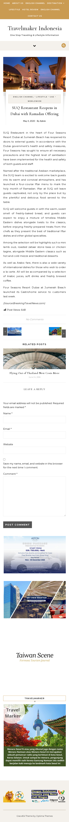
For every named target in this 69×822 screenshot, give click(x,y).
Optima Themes (44, 816)
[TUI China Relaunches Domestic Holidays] (58, 332)
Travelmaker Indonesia (35, 28)
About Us (17, 3)
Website (8, 444)
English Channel (35, 3)
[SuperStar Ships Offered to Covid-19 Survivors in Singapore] (10, 331)
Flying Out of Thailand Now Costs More (34, 373)
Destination (54, 3)
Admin (43, 121)
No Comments (34, 319)
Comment (10, 473)
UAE (52, 97)
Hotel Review (30, 9)
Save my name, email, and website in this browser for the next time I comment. (33, 465)
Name (8, 413)
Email (7, 428)
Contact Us (35, 16)
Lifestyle (14, 9)
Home (7, 3)
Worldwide (35, 101)
